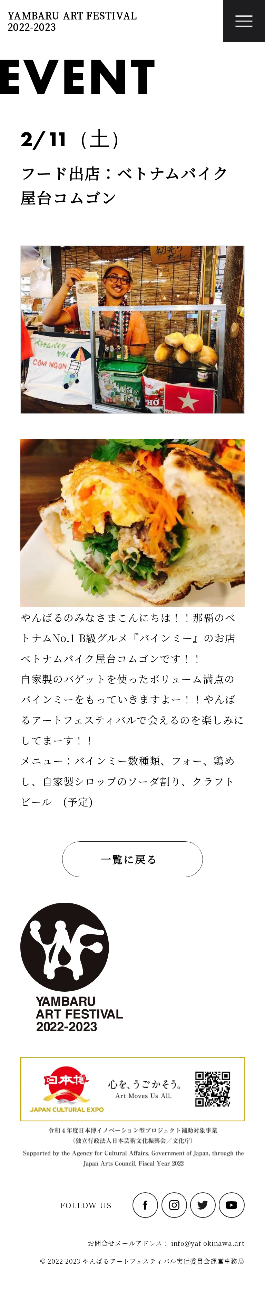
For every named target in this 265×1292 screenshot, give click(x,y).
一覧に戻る (129, 859)
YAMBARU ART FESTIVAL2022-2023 (72, 21)
